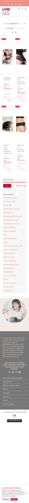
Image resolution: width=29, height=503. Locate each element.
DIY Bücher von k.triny (10, 283)
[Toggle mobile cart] (19, 9)
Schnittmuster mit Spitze (11, 220)
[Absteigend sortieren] (24, 23)
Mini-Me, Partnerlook (10, 275)
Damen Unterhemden (10, 231)
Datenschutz (6, 396)
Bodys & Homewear (9, 257)
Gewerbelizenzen (9, 287)
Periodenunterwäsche (10, 238)
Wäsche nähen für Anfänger (12, 209)
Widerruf (5, 389)
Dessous (6, 242)
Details (10, 100)
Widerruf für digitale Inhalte (11, 385)
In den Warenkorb (7, 97)
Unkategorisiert (8, 290)
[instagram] (13, 372)
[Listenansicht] (15, 32)
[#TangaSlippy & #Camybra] (7, 57)
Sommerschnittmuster (10, 198)
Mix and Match (8, 205)
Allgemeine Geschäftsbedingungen (13, 378)
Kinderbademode (9, 272)
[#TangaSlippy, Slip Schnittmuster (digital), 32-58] (21, 57)
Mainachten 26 (8, 212)
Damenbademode (9, 268)
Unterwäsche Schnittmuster (12, 224)
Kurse (5, 279)
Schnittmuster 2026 (9, 201)
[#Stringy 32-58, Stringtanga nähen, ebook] (21, 124)
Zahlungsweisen (7, 382)
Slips (5, 235)
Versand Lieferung (8, 404)
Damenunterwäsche (9, 227)
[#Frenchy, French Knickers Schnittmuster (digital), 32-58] (7, 124)
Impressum (6, 393)
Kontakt (5, 400)
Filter (7, 186)
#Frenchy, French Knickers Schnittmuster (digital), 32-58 (7, 149)
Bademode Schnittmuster (11, 264)
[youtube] (20, 372)
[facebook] (9, 372)
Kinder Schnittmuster (10, 261)
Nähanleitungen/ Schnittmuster (13, 216)
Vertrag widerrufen (14, 420)
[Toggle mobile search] (22, 9)
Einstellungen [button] (6, 499)
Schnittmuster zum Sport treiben (13, 246)
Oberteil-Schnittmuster (10, 249)
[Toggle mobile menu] (26, 9)
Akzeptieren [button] (14, 499)
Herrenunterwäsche (9, 253)
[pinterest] (16, 372)
